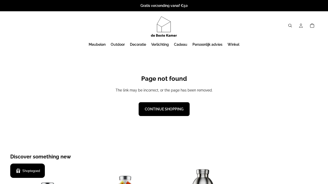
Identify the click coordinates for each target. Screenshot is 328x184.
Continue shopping (164, 109)
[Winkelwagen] (312, 25)
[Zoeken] (290, 25)
